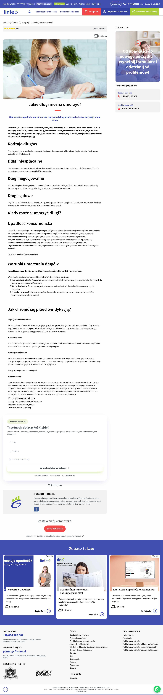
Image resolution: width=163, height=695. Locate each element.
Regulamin (127, 638)
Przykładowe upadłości (117, 11)
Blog (24, 22)
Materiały (73, 662)
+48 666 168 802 (132, 4)
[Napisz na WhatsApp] (157, 689)
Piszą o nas (74, 665)
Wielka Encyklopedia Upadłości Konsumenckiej (88, 647)
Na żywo (73, 668)
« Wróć (5, 22)
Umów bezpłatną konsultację (53, 468)
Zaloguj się (93, 11)
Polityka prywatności (131, 641)
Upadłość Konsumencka (46, 11)
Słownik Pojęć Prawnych (79, 644)
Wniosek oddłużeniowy (146, 11)
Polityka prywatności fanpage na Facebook (140, 650)
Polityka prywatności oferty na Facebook (139, 647)
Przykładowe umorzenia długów (82, 641)
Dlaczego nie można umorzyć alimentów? (25, 401)
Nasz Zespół (74, 659)
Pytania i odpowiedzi (69, 11)
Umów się (116, 4)
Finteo (15, 22)
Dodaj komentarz (55, 529)
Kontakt (73, 653)
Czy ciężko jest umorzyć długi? (20, 407)
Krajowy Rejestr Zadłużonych (81, 650)
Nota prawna (128, 635)
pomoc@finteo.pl (14, 651)
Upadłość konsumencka (17, 230)
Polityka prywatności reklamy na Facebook (140, 644)
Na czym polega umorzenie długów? (22, 370)
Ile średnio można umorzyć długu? (21, 404)
